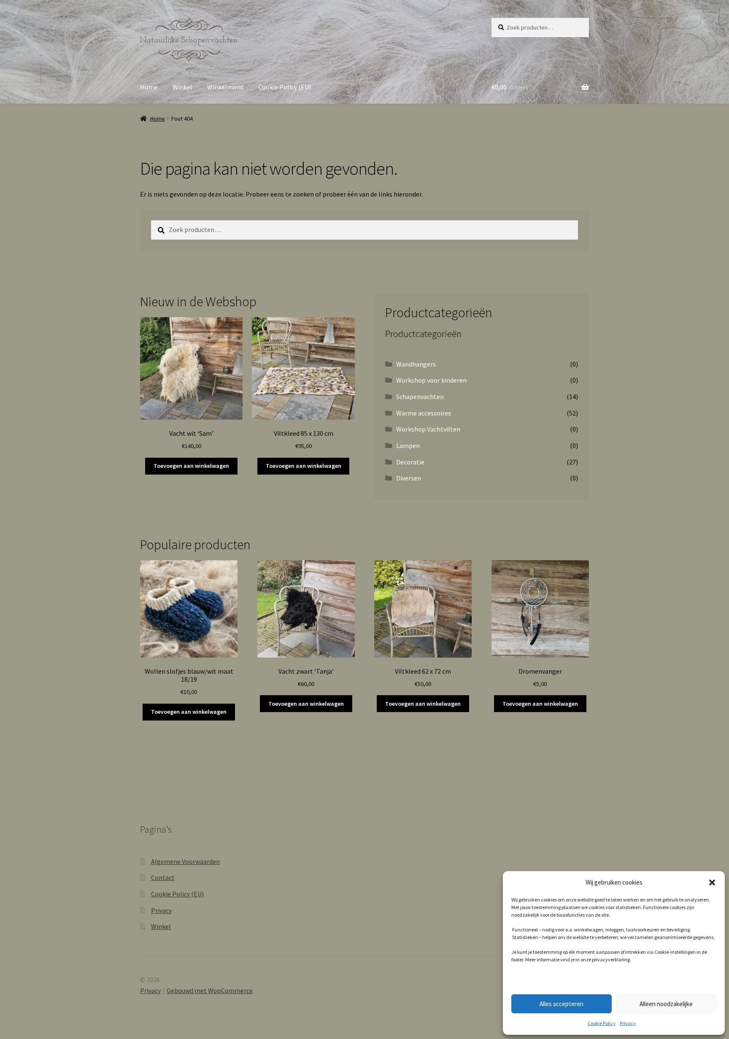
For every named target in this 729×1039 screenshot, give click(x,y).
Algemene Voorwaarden (185, 861)
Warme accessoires (423, 413)
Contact (163, 877)
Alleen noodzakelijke (666, 1004)
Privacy (628, 1023)
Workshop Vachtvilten (428, 429)
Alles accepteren (561, 1004)
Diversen (408, 478)
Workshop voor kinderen (431, 380)
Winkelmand (225, 87)
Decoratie (410, 462)
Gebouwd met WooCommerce (210, 990)
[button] (712, 882)
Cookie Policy (602, 1023)
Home (149, 87)
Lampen (408, 445)
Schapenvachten (420, 396)
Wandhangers (416, 364)
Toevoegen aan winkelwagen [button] (191, 466)
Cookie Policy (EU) (284, 87)
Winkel (182, 87)
